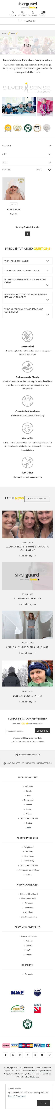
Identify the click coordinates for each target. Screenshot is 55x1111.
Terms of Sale (14, 1073)
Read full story (26, 555)
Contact (28, 945)
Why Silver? (29, 847)
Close (43, 1103)
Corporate (28, 903)
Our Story (29, 851)
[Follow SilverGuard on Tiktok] (49, 1054)
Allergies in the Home (27, 598)
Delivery (28, 940)
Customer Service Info (27, 927)
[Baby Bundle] (13, 188)
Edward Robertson (32, 1077)
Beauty (29, 809)
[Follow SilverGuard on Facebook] (5, 1054)
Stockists (28, 954)
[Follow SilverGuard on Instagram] (20, 1054)
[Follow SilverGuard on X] (12, 1054)
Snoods (29, 804)
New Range (29, 856)
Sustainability (28, 860)
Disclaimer (33, 1070)
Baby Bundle (13, 209)
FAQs (28, 950)
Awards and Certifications (28, 869)
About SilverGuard (27, 838)
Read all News (36, 498)
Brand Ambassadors (29, 916)
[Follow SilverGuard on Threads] (27, 1054)
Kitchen (28, 813)
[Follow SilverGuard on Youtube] (42, 1054)
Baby (28, 795)
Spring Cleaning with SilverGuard (27, 647)
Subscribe (42, 730)
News (28, 874)
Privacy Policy (26, 1073)
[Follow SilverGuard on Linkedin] (34, 1054)
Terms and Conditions (43, 1073)
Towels (29, 791)
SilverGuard (28, 1067)
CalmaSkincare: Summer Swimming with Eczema (27, 548)
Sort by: (6, 169)
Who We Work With (27, 885)
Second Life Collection (29, 818)
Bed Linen (28, 786)
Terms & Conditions (17, 1096)
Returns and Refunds (28, 936)
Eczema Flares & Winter (27, 695)
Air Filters (29, 912)
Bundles (28, 823)
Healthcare (28, 907)
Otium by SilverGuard (29, 894)
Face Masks (28, 800)
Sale (28, 827)
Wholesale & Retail (28, 898)
